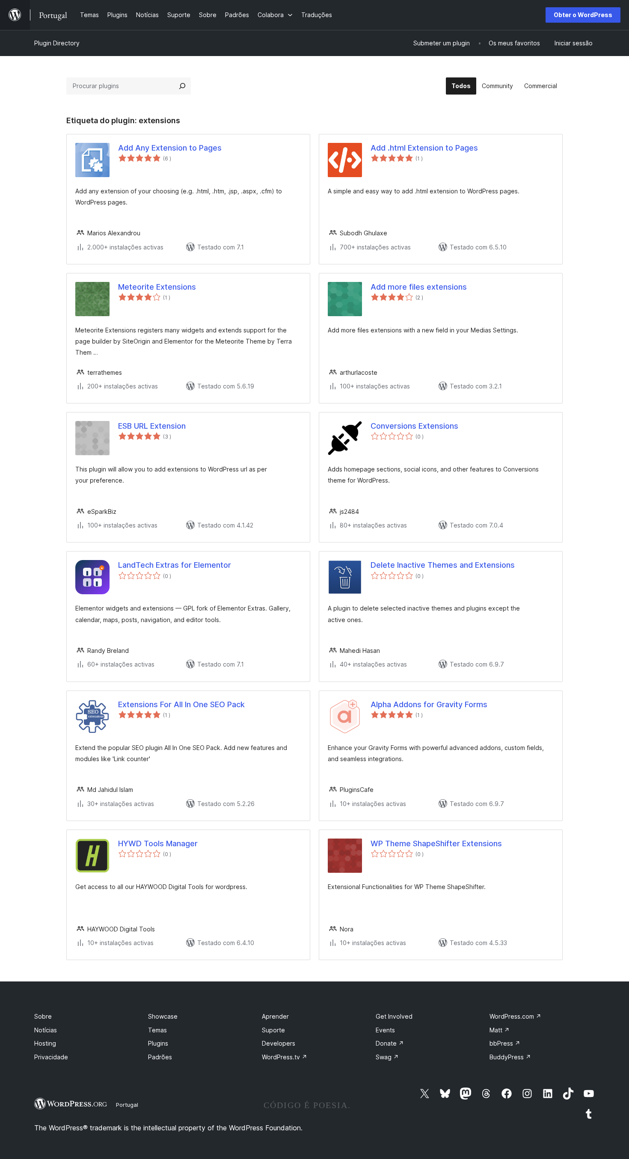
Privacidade (51, 1057)
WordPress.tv (284, 1057)
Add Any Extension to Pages (170, 147)
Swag (387, 1057)
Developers (278, 1043)
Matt (500, 1030)
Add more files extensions (419, 286)
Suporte (273, 1030)
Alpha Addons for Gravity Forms (429, 704)
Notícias (45, 1030)
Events (385, 1030)
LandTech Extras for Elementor (174, 564)
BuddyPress (510, 1057)
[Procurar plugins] (182, 86)
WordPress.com (515, 1016)
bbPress (505, 1043)
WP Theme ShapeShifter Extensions (436, 843)
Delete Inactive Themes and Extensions (443, 564)
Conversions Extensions (414, 425)
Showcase (163, 1016)
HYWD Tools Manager (158, 843)
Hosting (45, 1043)
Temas (157, 1030)
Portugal (127, 1104)
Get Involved (394, 1016)
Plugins (158, 1043)
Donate (390, 1043)
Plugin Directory (57, 43)
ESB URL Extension (152, 425)
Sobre (43, 1016)
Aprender (275, 1016)
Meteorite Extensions (157, 286)
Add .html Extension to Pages (424, 147)
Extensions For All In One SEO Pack (181, 704)
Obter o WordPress (583, 14)
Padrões (160, 1057)
